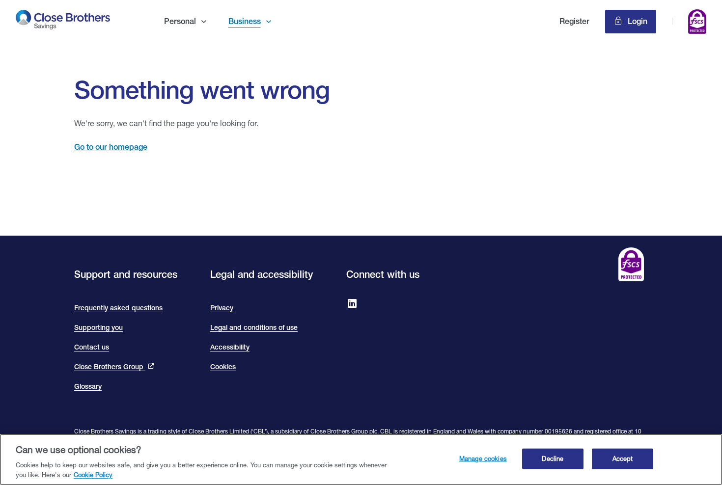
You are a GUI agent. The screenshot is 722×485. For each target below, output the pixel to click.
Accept (622, 458)
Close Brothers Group (109, 367)
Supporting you (98, 327)
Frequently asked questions (118, 308)
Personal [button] (180, 21)
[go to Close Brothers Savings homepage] (63, 21)
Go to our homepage (110, 147)
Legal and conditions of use (254, 327)
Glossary (88, 386)
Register (574, 21)
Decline (552, 458)
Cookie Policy (93, 475)
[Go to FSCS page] (697, 23)
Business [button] (244, 21)
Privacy (221, 308)
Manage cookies (483, 458)
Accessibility (230, 347)
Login (636, 21)
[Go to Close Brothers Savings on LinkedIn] (352, 304)
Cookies (223, 367)
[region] (361, 459)
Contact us (91, 347)
